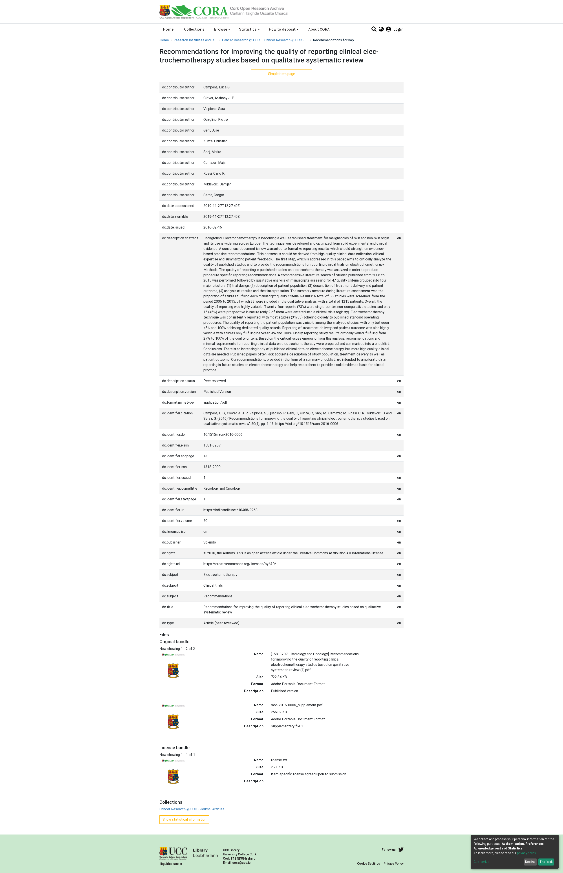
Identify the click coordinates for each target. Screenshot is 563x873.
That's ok (546, 862)
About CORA (318, 29)
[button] (381, 29)
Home (168, 29)
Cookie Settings (368, 863)
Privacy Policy (394, 863)
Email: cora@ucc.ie (236, 862)
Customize (481, 862)
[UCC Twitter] (401, 850)
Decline (530, 862)
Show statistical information (184, 819)
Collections (194, 29)
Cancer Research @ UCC (241, 40)
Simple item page (281, 74)
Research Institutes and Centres (196, 40)
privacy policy (526, 853)
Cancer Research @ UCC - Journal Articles (286, 40)
